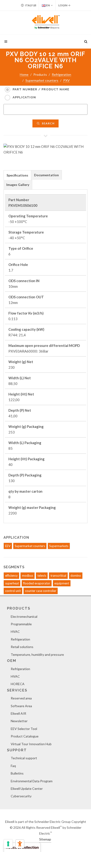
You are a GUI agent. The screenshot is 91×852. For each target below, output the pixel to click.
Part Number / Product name (41, 89)
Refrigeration (61, 75)
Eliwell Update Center (27, 789)
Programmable (21, 624)
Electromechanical (24, 616)
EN (48, 5)
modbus (27, 575)
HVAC (15, 631)
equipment (61, 583)
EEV (7, 546)
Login (63, 5)
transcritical (58, 575)
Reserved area (21, 698)
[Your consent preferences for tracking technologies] (8, 843)
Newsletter (19, 721)
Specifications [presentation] (17, 175)
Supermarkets (58, 546)
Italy (28, 5)
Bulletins (17, 773)
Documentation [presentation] (46, 175)
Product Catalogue (24, 736)
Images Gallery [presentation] (17, 185)
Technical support (24, 758)
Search (48, 123)
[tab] (17, 175)
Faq (13, 766)
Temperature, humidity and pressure (37, 654)
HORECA (17, 684)
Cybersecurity (21, 796)
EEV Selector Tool (24, 729)
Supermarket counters (41, 80)
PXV (66, 80)
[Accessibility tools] (19, 843)
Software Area (21, 706)
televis (41, 575)
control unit (13, 591)
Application (24, 97)
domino (75, 575)
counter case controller (40, 591)
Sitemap (45, 839)
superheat (12, 583)
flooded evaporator (36, 583)
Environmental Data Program (31, 781)
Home (24, 75)
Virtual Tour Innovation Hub (31, 744)
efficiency (11, 575)
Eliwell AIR (18, 713)
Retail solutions (22, 647)
